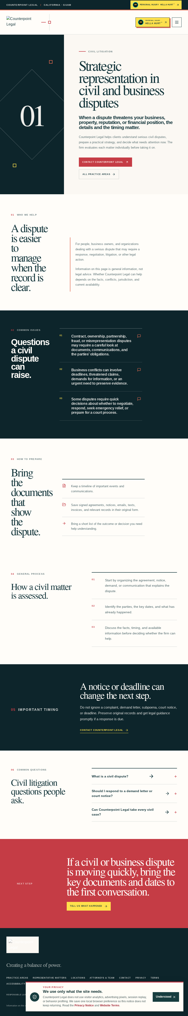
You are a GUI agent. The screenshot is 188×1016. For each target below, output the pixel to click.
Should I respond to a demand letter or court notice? (122, 793)
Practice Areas (17, 978)
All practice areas (96, 174)
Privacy (140, 978)
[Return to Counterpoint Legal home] (28, 22)
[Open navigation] (177, 22)
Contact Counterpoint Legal (102, 162)
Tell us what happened (86, 906)
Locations (78, 978)
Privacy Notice (84, 1005)
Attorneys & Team (102, 978)
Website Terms (109, 1005)
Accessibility (15, 984)
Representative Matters (49, 978)
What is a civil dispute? (110, 776)
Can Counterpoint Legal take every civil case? (123, 812)
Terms (155, 978)
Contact (125, 978)
